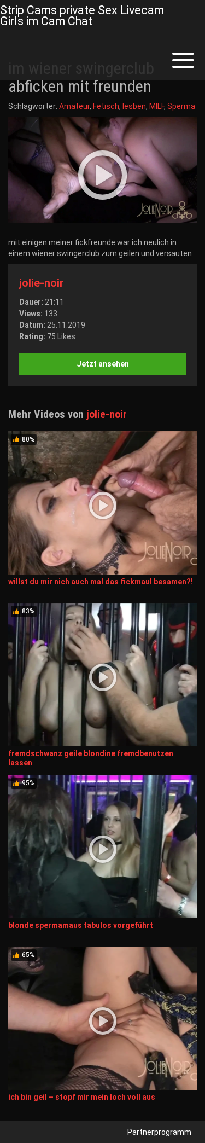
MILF (156, 106)
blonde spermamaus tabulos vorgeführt (80, 925)
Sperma (181, 106)
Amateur (74, 106)
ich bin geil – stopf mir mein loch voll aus (81, 1097)
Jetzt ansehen (103, 363)
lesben (134, 106)
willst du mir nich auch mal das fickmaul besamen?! (100, 581)
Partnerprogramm (159, 1132)
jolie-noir (41, 282)
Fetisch (106, 106)
